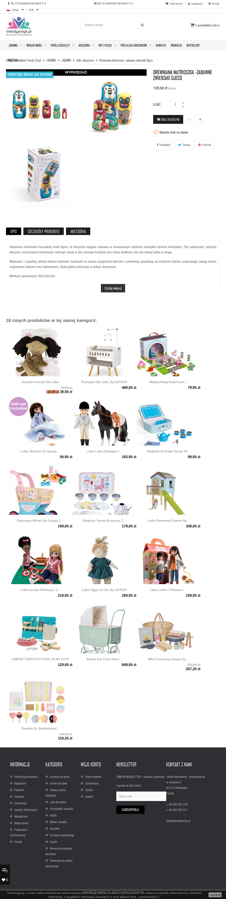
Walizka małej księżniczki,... (168, 382)
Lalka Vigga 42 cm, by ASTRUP (104, 590)
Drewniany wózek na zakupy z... (40, 520)
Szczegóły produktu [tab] (43, 231)
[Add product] (200, 119)
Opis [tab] (13, 231)
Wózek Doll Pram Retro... (104, 659)
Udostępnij (165, 145)
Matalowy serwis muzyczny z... (104, 520)
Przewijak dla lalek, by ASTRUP (104, 382)
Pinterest (206, 145)
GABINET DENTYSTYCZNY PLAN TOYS (40, 659)
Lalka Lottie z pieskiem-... (168, 590)
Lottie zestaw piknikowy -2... (40, 590)
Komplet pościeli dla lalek (40, 382)
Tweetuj (186, 145)
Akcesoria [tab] (78, 231)
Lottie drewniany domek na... (168, 520)
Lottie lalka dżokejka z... (104, 451)
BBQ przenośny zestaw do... (168, 659)
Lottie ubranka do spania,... (40, 451)
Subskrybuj (130, 809)
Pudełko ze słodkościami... (40, 728)
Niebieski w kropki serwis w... (168, 451)
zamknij (215, 895)
